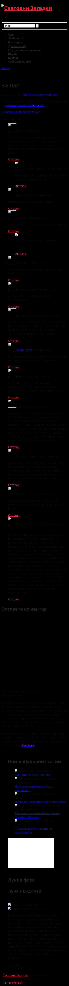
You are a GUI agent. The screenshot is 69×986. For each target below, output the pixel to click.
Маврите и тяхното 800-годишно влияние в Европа (37, 815)
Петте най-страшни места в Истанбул (40, 802)
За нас (7, 983)
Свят (11, 34)
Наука (12, 54)
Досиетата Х (17, 46)
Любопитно (16, 38)
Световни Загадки (15, 975)
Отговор (13, 159)
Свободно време (19, 61)
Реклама (17, 983)
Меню (5, 68)
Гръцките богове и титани (33, 775)
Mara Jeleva (24, 350)
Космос (13, 58)
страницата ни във (24, 105)
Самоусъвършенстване (24, 50)
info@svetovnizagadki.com (40, 95)
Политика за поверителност (20, 112)
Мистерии (15, 42)
